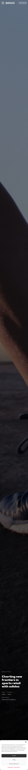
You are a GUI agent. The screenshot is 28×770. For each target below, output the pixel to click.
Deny (14, 759)
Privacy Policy (17, 767)
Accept (14, 755)
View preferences (14, 763)
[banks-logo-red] (10, 3)
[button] (26, 742)
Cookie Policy (10, 767)
